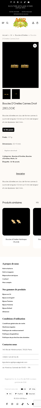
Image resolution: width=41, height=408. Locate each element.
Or (11, 35)
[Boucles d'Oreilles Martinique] (16, 221)
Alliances (5, 312)
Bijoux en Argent (8, 298)
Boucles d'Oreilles (21, 35)
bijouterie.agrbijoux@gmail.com (14, 362)
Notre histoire (7, 268)
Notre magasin (8, 272)
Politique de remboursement (13, 330)
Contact (5, 279)
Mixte (12, 158)
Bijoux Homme (7, 305)
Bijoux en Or (6, 294)
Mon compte (6, 282)
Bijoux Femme (7, 301)
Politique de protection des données (15, 337)
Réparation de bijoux (10, 275)
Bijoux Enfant (7, 308)
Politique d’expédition (10, 334)
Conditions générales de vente (13, 323)
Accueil (5, 35)
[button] (3, 23)
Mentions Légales (8, 327)
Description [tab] (20, 173)
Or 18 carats (14, 162)
